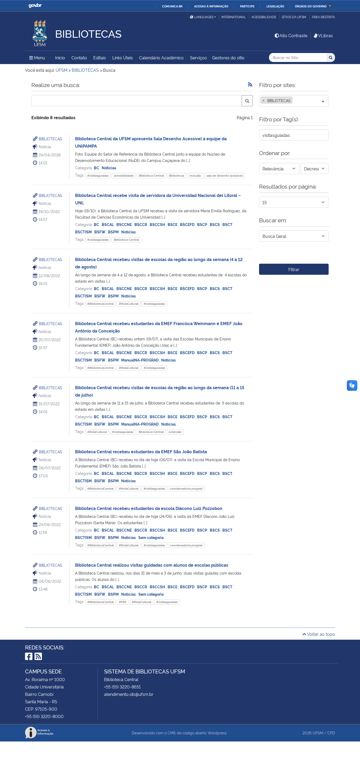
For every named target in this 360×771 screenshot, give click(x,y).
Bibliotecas (176, 175)
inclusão (195, 175)
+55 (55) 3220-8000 (44, 716)
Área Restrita (323, 17)
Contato (79, 57)
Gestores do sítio (228, 57)
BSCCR (141, 224)
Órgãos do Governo (311, 6)
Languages (203, 17)
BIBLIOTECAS (50, 138)
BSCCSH (158, 224)
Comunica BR (172, 6)
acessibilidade (124, 175)
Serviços (198, 57)
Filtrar (293, 269)
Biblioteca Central (151, 175)
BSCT (227, 224)
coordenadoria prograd (186, 488)
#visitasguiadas (98, 175)
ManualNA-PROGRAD (140, 359)
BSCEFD (187, 224)
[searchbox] (295, 100)
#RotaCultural (128, 304)
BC (97, 167)
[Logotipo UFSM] (40, 32)
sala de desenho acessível (224, 175)
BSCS (215, 224)
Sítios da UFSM (294, 17)
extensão (175, 432)
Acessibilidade (263, 17)
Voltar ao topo (320, 634)
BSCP (202, 224)
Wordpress (217, 732)
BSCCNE (124, 224)
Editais (99, 57)
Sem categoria (151, 537)
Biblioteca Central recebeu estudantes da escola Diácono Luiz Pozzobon (148, 508)
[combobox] (294, 101)
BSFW (100, 231)
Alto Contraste (293, 35)
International (233, 17)
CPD (331, 732)
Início (60, 57)
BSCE (173, 224)
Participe (247, 6)
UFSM (318, 732)
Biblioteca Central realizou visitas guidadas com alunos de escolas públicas (151, 565)
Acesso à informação (211, 6)
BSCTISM (84, 231)
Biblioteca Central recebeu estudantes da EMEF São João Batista (141, 451)
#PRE (123, 602)
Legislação (275, 6)
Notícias (109, 167)
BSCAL (108, 224)
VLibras (325, 35)
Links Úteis (122, 57)
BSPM (113, 231)
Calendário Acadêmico (161, 57)
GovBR (35, 5)
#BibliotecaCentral (100, 304)
